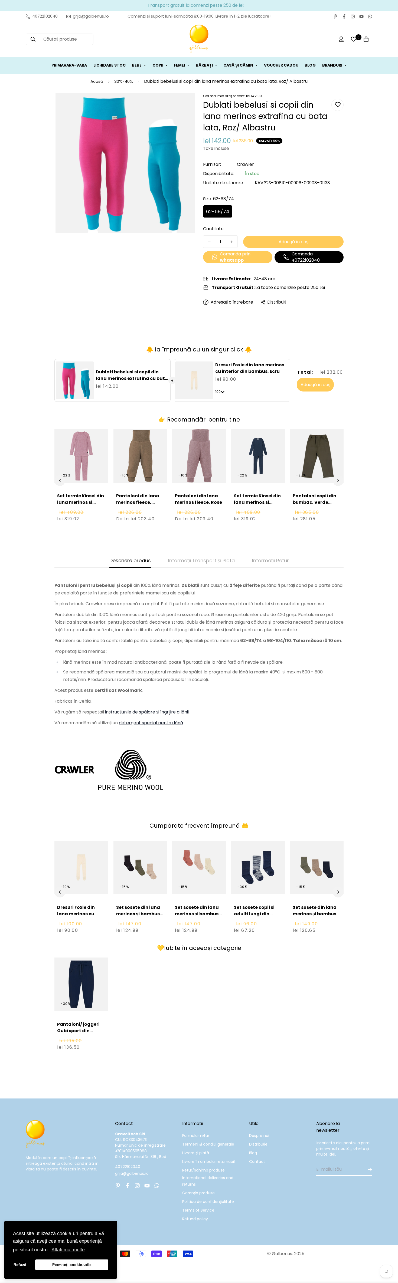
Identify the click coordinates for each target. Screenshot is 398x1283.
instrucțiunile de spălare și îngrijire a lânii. (147, 712)
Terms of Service (198, 1210)
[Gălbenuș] (199, 39)
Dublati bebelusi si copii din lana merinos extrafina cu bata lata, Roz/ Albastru (132, 378)
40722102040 (127, 1166)
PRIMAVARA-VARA (69, 65)
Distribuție (258, 1144)
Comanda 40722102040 (306, 257)
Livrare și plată (195, 1153)
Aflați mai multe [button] (68, 1249)
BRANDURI (332, 65)
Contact (257, 1161)
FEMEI (179, 65)
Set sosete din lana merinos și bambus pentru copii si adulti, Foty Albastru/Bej (315, 920)
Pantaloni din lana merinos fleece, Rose (198, 499)
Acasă (96, 81)
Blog (253, 1153)
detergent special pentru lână (151, 723)
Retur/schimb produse (203, 1170)
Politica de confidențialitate (208, 1201)
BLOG (310, 65)
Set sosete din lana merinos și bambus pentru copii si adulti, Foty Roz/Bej (197, 917)
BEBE (137, 65)
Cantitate (213, 229)
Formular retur (195, 1135)
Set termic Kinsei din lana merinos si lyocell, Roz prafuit (80, 502)
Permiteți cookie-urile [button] (72, 1264)
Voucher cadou (281, 65)
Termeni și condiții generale (208, 1144)
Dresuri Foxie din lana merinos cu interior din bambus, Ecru (249, 368)
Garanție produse (198, 1193)
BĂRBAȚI (204, 65)
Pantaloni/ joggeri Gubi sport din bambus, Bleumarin (80, 1030)
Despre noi (259, 1135)
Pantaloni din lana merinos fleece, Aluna (137, 502)
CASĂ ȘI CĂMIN (238, 65)
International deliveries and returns (207, 1181)
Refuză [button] (20, 1264)
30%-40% (123, 81)
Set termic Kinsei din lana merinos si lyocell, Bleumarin (257, 502)
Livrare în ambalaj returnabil (208, 1161)
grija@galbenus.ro (132, 1173)
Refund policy (195, 1219)
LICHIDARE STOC (109, 65)
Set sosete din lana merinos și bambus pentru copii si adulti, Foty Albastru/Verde (138, 920)
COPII (157, 65)
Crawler (245, 164)
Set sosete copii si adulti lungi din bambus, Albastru (255, 913)
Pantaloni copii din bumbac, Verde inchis (314, 502)
